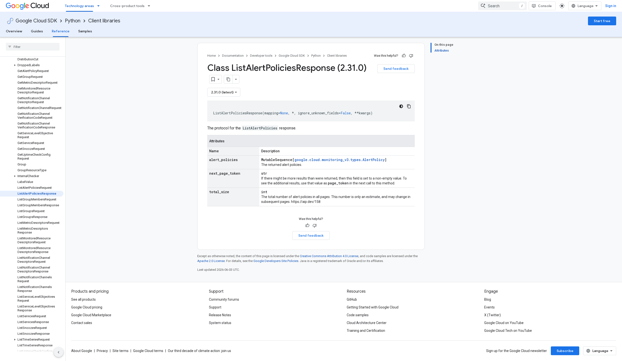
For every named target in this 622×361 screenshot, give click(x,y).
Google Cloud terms (148, 351)
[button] (31, 65)
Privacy (102, 351)
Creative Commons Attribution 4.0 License (329, 256)
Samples (85, 31)
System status (220, 323)
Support (215, 307)
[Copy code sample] (409, 106)
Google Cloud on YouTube (504, 323)
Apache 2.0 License (211, 261)
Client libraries (104, 21)
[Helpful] (403, 55)
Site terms (120, 351)
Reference (60, 31)
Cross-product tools (127, 6)
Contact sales (81, 323)
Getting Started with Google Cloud (372, 307)
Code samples (358, 315)
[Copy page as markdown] (228, 79)
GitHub (352, 299)
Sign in (610, 6)
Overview (14, 31)
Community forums (224, 299)
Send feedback (396, 68)
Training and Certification (366, 331)
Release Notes (220, 315)
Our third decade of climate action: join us (199, 351)
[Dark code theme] (401, 106)
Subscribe (565, 351)
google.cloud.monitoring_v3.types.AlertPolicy (339, 159)
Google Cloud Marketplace (91, 315)
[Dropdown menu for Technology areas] (100, 6)
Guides (37, 31)
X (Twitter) (492, 315)
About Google (81, 351)
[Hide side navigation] (58, 352)
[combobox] (502, 5)
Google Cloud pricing (86, 307)
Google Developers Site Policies (275, 261)
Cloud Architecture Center (367, 323)
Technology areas (79, 6)
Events (489, 307)
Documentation (233, 55)
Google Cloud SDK (36, 21)
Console (545, 6)
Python (72, 21)
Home (211, 55)
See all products (83, 299)
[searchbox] (33, 47)
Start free (602, 21)
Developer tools (261, 55)
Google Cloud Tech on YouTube (508, 331)
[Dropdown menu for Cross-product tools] (150, 6)
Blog (487, 299)
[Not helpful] (411, 55)
